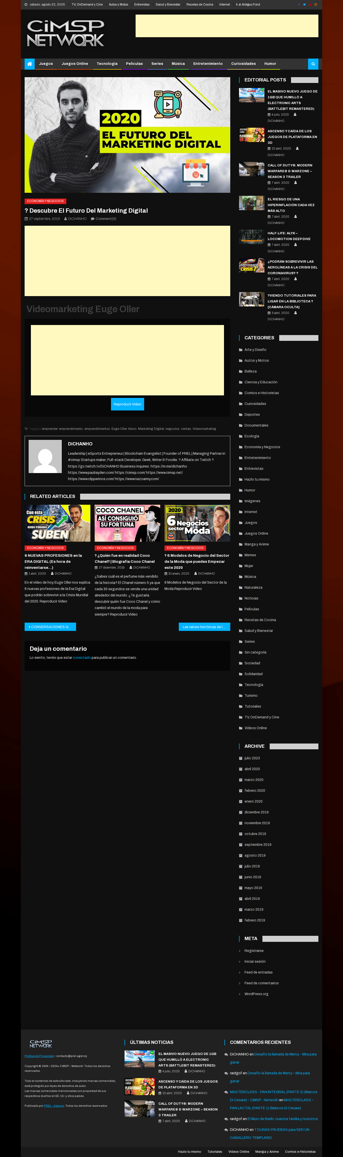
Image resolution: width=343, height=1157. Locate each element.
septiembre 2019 (258, 845)
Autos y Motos (118, 4)
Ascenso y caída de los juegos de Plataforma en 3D (292, 137)
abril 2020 (252, 769)
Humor (270, 64)
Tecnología (107, 64)
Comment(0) (106, 219)
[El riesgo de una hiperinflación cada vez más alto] (251, 203)
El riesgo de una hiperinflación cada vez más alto (291, 205)
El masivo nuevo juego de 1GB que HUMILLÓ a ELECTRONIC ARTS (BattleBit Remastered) (187, 1059)
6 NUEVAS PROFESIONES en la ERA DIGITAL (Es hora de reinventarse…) (53, 561)
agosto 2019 (255, 855)
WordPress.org (256, 994)
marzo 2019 (254, 909)
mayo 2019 (253, 888)
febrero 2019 (255, 920)
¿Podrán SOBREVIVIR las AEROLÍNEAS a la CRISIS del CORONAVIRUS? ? (293, 267)
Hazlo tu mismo (257, 479)
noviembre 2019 (257, 823)
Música (178, 64)
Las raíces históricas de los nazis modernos (206, 627)
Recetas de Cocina (200, 4)
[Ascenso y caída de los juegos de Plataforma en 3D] (251, 135)
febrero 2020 (255, 791)
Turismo (251, 696)
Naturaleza (253, 587)
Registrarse (254, 951)
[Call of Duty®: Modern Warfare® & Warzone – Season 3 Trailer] (251, 169)
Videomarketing (204, 429)
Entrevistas (141, 4)
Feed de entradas (259, 972)
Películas (134, 64)
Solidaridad (254, 674)
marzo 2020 (254, 780)
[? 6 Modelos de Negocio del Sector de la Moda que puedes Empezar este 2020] (197, 523)
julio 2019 (252, 866)
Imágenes (252, 501)
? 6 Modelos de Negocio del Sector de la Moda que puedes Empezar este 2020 (196, 561)
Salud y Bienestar (168, 4)
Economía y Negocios (45, 201)
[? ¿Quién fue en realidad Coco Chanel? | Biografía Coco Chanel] (127, 523)
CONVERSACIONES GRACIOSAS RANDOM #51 (53, 627)
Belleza (251, 371)
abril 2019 (252, 899)
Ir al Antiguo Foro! (248, 4)
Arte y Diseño (255, 350)
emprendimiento (71, 429)
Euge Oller (119, 429)
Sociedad (252, 663)
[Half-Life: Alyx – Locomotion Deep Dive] (251, 237)
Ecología (252, 436)
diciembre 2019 (257, 812)
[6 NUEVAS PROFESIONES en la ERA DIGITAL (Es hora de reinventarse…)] (57, 523)
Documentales (256, 425)
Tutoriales (253, 706)
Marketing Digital (151, 429)
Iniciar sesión (255, 961)
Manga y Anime (257, 544)
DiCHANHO (77, 219)
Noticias (251, 598)
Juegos (46, 64)
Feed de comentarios (262, 983)
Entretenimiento (208, 64)
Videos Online (256, 728)
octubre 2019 (255, 834)
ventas (186, 429)
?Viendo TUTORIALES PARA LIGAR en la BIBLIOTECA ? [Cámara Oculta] (292, 301)
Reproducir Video (127, 404)
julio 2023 (252, 758)
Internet (224, 4)
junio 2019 (253, 877)
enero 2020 (254, 801)
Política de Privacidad (39, 1055)
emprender (50, 429)
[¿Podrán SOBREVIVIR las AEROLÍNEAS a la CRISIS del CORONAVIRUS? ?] (251, 265)
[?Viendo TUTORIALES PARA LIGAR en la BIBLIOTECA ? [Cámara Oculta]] (251, 299)
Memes (250, 555)
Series (157, 64)
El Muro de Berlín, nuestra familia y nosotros (283, 1119)
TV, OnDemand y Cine (87, 4)
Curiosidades (243, 64)
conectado (82, 658)
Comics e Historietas (262, 393)
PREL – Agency (54, 1105)
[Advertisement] (227, 26)
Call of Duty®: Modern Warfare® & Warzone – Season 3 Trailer (290, 171)
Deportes (252, 414)
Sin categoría (255, 652)
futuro (132, 429)
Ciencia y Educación (261, 382)
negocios (172, 429)
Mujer (249, 566)
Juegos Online (75, 64)
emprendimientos (97, 429)
